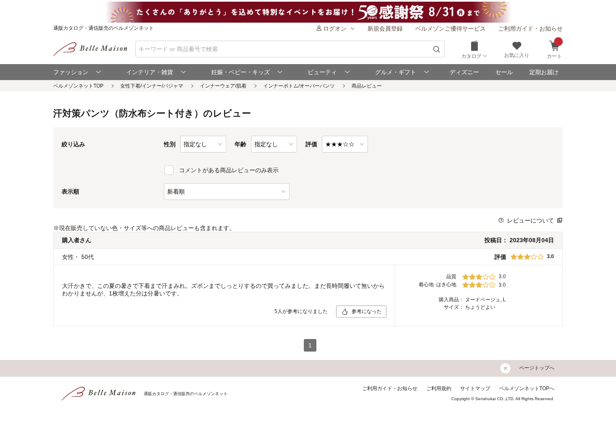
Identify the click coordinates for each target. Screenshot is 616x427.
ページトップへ (536, 368)
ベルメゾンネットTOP (78, 85)
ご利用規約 (438, 388)
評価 (311, 144)
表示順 (70, 191)
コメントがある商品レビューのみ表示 (229, 170)
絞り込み (73, 144)
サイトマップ (475, 388)
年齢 (240, 144)
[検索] (437, 49)
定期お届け (544, 72)
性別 (170, 144)
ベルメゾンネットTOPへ (526, 388)
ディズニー (464, 72)
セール (504, 72)
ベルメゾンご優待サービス (450, 28)
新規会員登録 (385, 28)
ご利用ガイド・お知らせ (530, 28)
